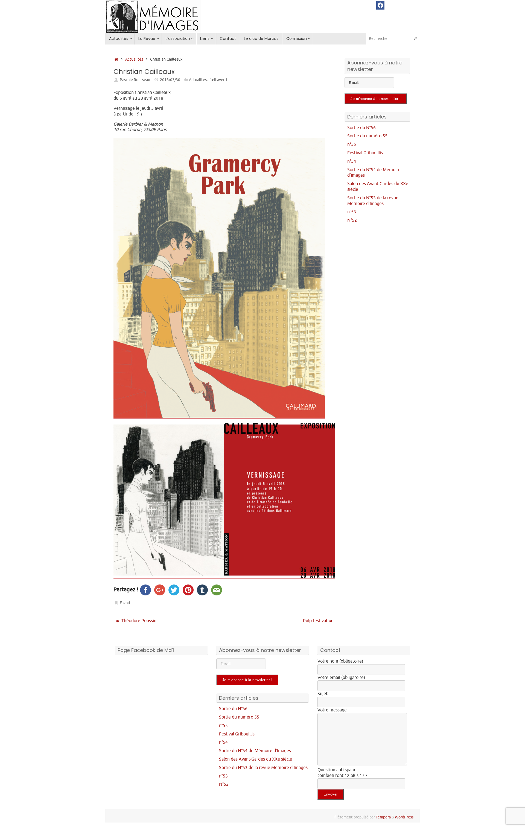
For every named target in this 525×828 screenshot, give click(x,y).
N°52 (352, 220)
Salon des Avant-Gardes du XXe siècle (255, 759)
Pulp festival (315, 621)
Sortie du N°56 (361, 127)
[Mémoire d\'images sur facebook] (380, 5)
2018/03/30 (170, 79)
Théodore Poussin (138, 621)
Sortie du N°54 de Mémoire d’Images (255, 750)
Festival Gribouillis (365, 153)
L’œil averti (217, 79)
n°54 (351, 161)
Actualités (134, 59)
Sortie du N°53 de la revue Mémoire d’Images (372, 200)
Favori (125, 602)
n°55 (351, 144)
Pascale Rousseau (135, 79)
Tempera (383, 817)
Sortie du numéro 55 (367, 136)
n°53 (351, 212)
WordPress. (404, 817)
